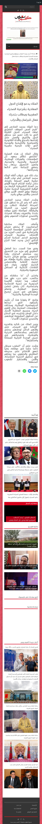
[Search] (6, 7)
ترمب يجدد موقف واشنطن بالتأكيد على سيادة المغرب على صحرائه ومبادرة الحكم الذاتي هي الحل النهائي (22, 470)
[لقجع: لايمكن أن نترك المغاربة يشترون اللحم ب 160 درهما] (21, 671)
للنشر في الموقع (32, 812)
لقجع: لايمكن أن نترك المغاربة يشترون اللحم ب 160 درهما (21, 647)
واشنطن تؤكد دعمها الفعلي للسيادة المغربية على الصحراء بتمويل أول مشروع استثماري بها (22, 496)
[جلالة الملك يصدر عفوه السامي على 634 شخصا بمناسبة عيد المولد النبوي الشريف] (21, 761)
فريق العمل (33, 808)
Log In (39, 2)
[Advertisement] (21, 624)
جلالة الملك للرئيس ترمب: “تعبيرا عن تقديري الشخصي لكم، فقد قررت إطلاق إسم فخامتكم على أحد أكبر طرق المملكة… (21, 442)
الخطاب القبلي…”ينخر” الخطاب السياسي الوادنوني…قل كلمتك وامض (22, 519)
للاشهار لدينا (17, 808)
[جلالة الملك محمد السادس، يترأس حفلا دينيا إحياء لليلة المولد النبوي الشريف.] (21, 732)
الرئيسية (34, 805)
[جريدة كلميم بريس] (23, 22)
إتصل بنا (18, 812)
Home (34, 54)
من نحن (18, 805)
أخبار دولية (27, 54)
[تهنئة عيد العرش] (21, 78)
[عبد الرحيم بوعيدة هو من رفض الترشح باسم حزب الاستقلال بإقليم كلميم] (21, 788)
